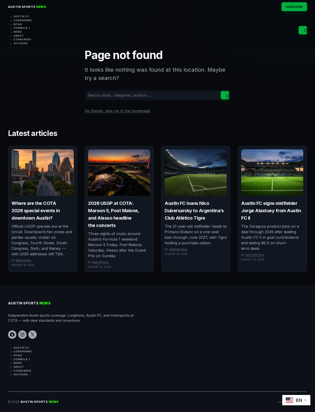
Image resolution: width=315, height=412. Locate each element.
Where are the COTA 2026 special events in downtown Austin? (36, 210)
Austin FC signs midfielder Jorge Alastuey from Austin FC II (271, 210)
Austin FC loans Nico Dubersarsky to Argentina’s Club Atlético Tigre (194, 210)
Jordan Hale (178, 249)
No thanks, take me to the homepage (117, 111)
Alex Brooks (254, 254)
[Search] (225, 95)
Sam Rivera (100, 262)
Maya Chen (23, 260)
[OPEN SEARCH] (303, 30)
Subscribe (294, 7)
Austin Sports (27, 7)
